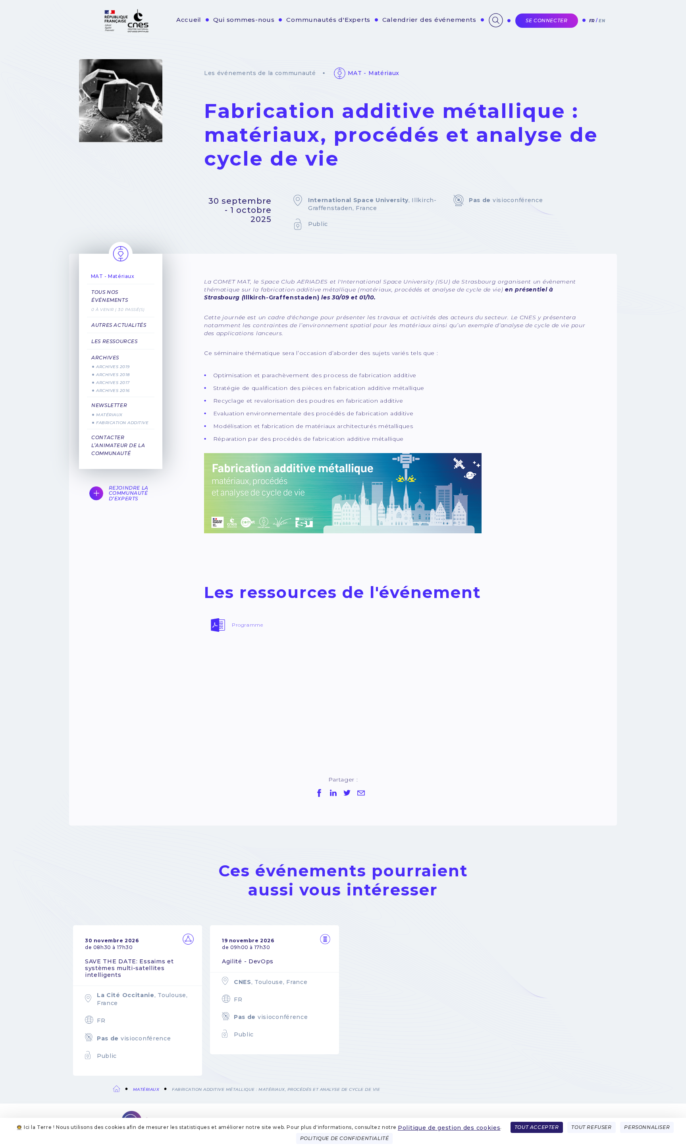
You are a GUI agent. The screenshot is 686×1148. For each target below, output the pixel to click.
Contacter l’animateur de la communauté (118, 445)
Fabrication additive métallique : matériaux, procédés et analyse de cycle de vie (276, 1089)
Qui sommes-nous (244, 19)
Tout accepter (536, 1127)
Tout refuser (591, 1127)
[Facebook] (319, 793)
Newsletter (109, 405)
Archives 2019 (113, 366)
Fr (592, 20)
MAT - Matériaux (374, 73)
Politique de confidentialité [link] (344, 1138)
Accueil (188, 19)
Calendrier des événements (429, 19)
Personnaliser (647, 1127)
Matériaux (109, 414)
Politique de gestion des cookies (449, 1127)
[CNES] (125, 30)
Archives (105, 358)
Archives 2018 (113, 374)
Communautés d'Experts (328, 19)
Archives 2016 (113, 390)
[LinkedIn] (333, 793)
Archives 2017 (113, 382)
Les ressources (114, 341)
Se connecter (546, 20)
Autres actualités (118, 325)
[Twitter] (347, 793)
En (602, 20)
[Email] (361, 793)
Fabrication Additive (122, 422)
